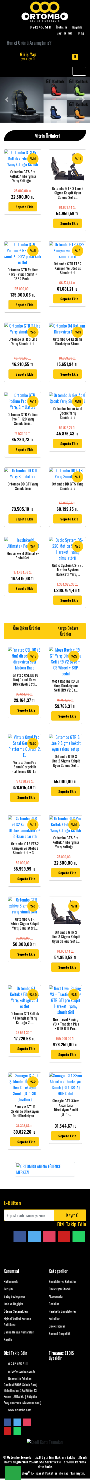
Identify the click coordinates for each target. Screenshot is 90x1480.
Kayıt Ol (73, 1215)
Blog (81, 33)
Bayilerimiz (64, 33)
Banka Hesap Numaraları (19, 1332)
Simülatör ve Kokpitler (62, 1281)
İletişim (61, 27)
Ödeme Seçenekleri (16, 1311)
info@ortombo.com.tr (21, 1371)
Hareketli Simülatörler (62, 1311)
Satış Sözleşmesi (14, 1296)
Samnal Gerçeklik (59, 1333)
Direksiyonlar (57, 1326)
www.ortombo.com (19, 1410)
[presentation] (10, 1169)
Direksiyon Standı (59, 1289)
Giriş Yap (28, 56)
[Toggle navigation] (79, 71)
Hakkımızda (11, 1281)
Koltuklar (54, 1318)
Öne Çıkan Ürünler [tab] (26, 628)
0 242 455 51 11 (18, 1363)
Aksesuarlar (56, 1296)
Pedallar (54, 1303)
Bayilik (77, 27)
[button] (7, 100)
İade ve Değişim (13, 1303)
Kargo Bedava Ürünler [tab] (67, 631)
